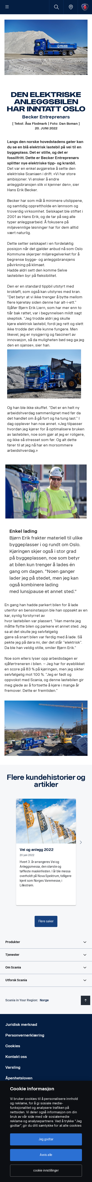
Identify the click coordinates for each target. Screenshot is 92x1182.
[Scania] (85, 7)
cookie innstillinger (46, 1170)
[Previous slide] (11, 842)
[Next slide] (81, 842)
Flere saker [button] (46, 921)
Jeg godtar (46, 1139)
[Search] (56, 7)
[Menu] (7, 7)
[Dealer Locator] (71, 7)
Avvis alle (46, 1155)
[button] (46, 942)
